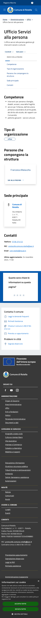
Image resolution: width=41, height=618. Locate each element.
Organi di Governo (12, 400)
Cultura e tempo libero (14, 437)
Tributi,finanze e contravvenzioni (18, 470)
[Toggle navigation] (4, 9)
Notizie (8, 492)
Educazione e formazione (14, 462)
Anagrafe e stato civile (14, 433)
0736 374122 (17, 241)
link (9, 599)
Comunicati (9, 495)
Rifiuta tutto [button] (20, 609)
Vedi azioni (20, 52)
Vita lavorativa (11, 441)
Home (5, 19)
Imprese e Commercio (13, 444)
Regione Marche (9, 2)
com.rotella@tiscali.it (18, 250)
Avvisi (7, 499)
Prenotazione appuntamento (16, 555)
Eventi (7, 513)
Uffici (29, 19)
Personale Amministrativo (15, 419)
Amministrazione (17, 19)
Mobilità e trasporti (12, 451)
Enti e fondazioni (11, 411)
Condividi (8, 52)
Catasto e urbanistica (13, 448)
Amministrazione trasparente (16, 577)
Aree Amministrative (13, 404)
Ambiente (9, 473)
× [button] (38, 581)
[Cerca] (36, 10)
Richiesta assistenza (13, 566)
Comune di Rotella (17, 206)
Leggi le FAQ (10, 562)
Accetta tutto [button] (20, 604)
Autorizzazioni (10, 481)
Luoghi (7, 509)
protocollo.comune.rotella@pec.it (21, 246)
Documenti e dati (11, 422)
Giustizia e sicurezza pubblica (16, 466)
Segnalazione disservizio (14, 558)
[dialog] (20, 598)
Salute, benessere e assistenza (17, 477)
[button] (20, 614)
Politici (7, 415)
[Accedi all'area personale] (32, 3)
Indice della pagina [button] (14, 57)
